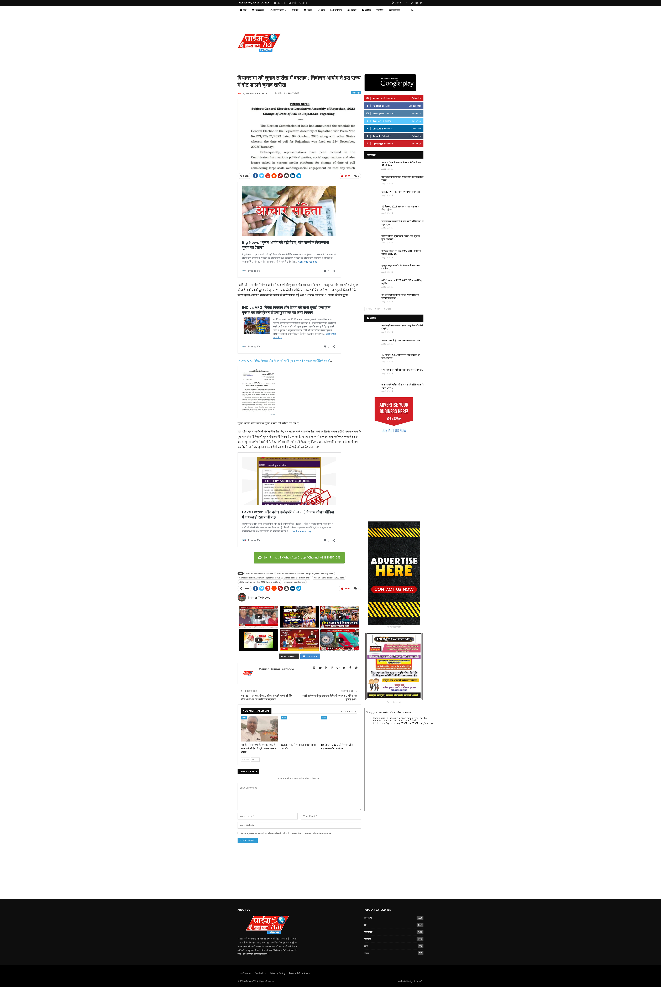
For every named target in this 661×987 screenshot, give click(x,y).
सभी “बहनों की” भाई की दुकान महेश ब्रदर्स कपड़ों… (402, 369)
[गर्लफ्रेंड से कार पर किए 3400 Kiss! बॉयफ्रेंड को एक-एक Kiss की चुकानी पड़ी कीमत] (371, 254)
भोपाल (366, 953)
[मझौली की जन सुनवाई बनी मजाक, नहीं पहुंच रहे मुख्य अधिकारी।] (371, 240)
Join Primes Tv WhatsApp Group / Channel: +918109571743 (302, 557)
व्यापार (353, 10)
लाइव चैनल (281, 3)
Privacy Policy (277, 973)
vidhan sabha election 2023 (297, 578)
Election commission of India (259, 573)
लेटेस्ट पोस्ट (279, 10)
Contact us (260, 973)
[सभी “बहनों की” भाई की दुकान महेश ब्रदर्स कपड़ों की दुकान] (371, 373)
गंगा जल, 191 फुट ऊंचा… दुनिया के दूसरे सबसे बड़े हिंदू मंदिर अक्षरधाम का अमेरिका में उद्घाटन (266, 697)
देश (297, 10)
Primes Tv (418, 981)
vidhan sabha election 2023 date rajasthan (259, 582)
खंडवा (244, 717)
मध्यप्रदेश (260, 10)
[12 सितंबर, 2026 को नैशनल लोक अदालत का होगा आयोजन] (339, 728)
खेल (323, 10)
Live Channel (244, 973)
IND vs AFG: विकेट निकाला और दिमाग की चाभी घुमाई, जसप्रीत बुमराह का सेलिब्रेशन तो (284, 361)
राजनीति (380, 10)
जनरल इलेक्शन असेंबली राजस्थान (294, 582)
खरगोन (324, 717)
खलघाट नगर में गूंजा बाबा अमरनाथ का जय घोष (400, 191)
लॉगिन (304, 3)
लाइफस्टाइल (394, 10)
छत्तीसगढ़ (367, 939)
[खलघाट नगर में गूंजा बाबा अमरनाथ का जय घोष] (299, 728)
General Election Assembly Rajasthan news (259, 578)
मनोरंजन (338, 10)
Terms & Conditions (299, 973)
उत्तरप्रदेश (368, 931)
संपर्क (294, 3)
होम (244, 10)
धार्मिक (368, 10)
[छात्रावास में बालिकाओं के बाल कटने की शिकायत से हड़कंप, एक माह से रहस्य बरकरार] (371, 225)
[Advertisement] (362, 43)
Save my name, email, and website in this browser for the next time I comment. (286, 833)
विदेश (310, 10)
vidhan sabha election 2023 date (329, 578)
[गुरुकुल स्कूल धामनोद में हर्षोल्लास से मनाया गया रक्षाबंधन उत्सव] (371, 269)
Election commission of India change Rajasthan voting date (305, 573)
